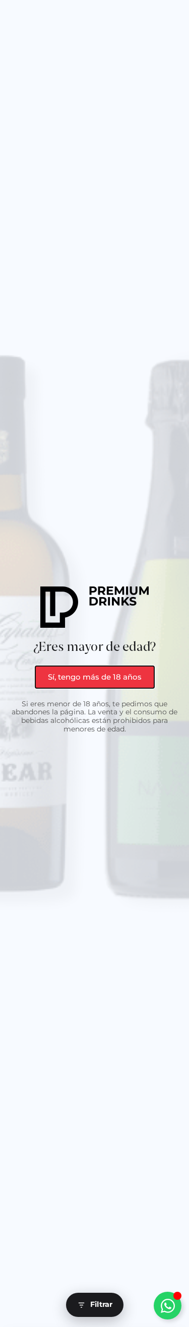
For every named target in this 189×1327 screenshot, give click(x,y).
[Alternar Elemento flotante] (167, 1305)
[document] (94, 663)
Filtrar (101, 1304)
